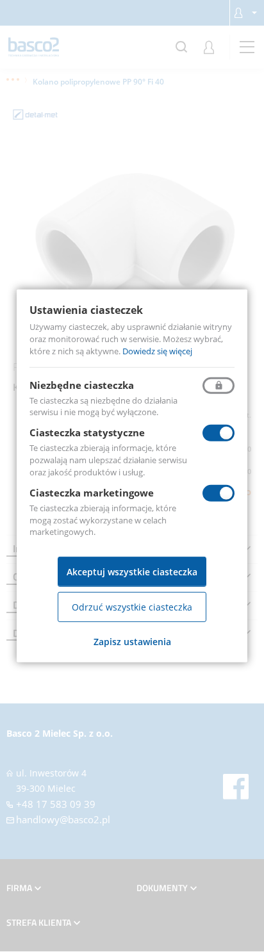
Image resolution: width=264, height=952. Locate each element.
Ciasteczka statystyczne (87, 432)
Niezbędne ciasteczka (81, 384)
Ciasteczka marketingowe (91, 492)
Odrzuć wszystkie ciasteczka (132, 607)
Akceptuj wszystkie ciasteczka (132, 572)
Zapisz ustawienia (132, 642)
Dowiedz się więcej (157, 351)
